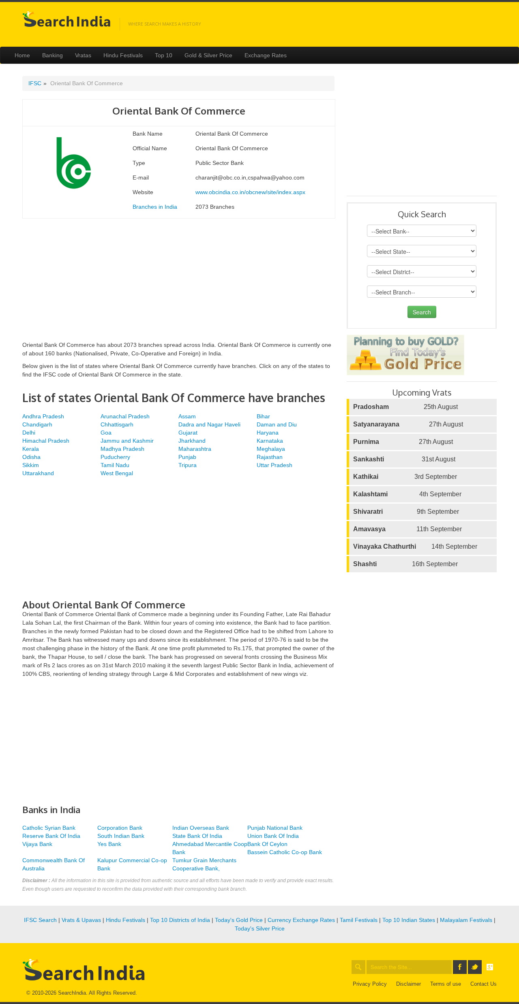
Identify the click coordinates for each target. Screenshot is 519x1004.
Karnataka (270, 440)
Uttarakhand (38, 473)
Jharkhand (192, 440)
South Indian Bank (120, 836)
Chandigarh (37, 424)
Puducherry (115, 457)
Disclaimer (408, 984)
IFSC (34, 83)
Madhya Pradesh (122, 449)
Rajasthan (270, 457)
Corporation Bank (119, 827)
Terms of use (445, 984)
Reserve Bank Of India (51, 836)
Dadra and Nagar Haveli (209, 424)
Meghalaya (271, 449)
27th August (408, 424)
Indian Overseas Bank (200, 827)
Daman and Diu (277, 424)
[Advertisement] (178, 284)
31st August (404, 459)
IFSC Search (40, 920)
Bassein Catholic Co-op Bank (284, 852)
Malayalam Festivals (466, 920)
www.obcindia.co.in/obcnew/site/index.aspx (250, 192)
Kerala (30, 449)
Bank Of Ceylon (267, 844)
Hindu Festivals (123, 55)
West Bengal (117, 473)
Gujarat (187, 432)
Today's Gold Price (239, 920)
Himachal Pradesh (45, 440)
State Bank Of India (197, 836)
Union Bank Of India (273, 836)
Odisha (31, 457)
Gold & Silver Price (208, 55)
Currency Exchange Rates (301, 920)
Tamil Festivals (358, 920)
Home (22, 55)
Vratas (83, 55)
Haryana (268, 432)
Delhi (28, 432)
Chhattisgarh (117, 424)
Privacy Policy (370, 984)
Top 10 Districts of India (180, 920)
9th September (406, 511)
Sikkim (30, 465)
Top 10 (163, 55)
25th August (405, 406)
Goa (106, 432)
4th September (407, 494)
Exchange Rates (265, 55)
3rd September (405, 476)
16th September (405, 563)
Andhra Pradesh (43, 416)
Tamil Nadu (115, 465)
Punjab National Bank (274, 827)
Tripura (187, 465)
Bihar (263, 416)
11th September (407, 529)
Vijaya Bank (37, 844)
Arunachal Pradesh (125, 416)
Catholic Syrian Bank (48, 827)
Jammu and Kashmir (127, 440)
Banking (52, 55)
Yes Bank (109, 844)
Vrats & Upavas (81, 920)
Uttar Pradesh (274, 465)
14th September (415, 546)
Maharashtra (194, 449)
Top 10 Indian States (408, 920)
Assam (187, 416)
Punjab (187, 457)
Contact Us (483, 984)
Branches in (155, 206)
